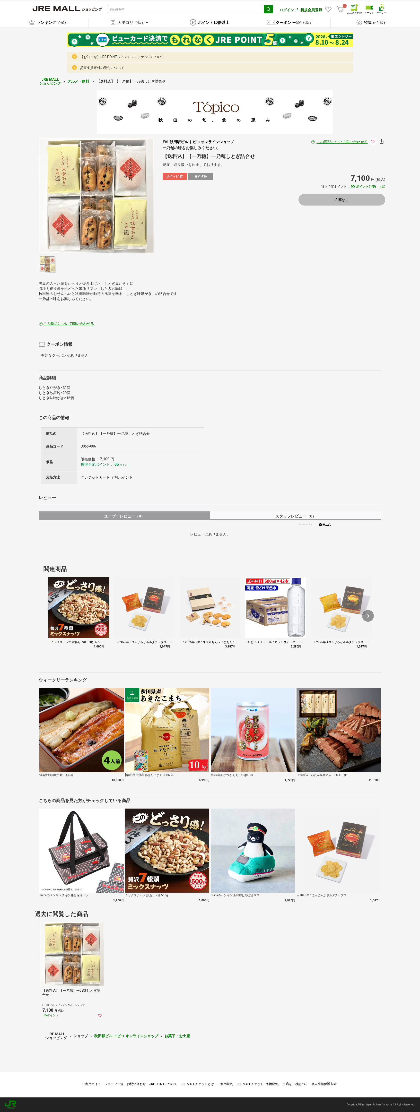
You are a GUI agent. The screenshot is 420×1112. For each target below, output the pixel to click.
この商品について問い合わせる (342, 142)
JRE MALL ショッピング (50, 81)
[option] (96, 195)
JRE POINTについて (163, 1084)
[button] (368, 616)
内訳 (382, 186)
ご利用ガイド (91, 1084)
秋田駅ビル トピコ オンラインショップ (126, 1036)
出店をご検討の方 (295, 1084)
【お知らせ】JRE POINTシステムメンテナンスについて (122, 57)
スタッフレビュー (295, 516)
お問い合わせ (136, 1084)
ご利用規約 (225, 1084)
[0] (340, 9)
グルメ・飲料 (78, 81)
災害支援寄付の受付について (102, 68)
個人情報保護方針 (324, 1084)
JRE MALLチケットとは (197, 1084)
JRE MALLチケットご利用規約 (257, 1084)
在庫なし (342, 200)
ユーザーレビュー (124, 516)
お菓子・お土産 (177, 1036)
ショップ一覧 (114, 1084)
